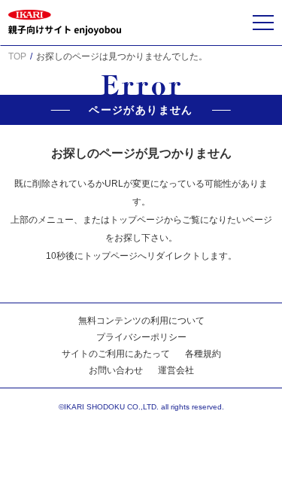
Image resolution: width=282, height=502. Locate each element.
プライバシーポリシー (141, 337)
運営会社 (176, 370)
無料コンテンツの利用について (141, 320)
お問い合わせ (116, 370)
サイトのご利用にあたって (116, 353)
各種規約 (203, 353)
